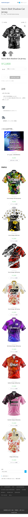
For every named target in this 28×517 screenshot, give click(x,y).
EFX (13, 487)
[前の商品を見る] (2, 22)
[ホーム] (1, 14)
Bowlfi (3, 492)
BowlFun (10, 492)
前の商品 (5, 22)
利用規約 (16, 510)
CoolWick (7, 487)
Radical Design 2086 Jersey (14, 383)
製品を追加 (18, 478)
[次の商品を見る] (26, 22)
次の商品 (22, 22)
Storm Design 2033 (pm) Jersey (14, 198)
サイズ (3, 69)
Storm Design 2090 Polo (14, 235)
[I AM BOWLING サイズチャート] (3, 107)
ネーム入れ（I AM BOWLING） (14, 154)
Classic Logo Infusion (7, 489)
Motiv (18, 489)
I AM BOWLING (14, 153)
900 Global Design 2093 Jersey (14, 346)
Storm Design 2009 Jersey (14, 272)
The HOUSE (4, 495)
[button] (25, 26)
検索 (2, 469)
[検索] (25, 471)
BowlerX (17, 492)
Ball (10, 495)
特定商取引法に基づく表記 (8, 510)
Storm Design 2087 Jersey (14, 309)
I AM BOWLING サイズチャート (9, 110)
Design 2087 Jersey (14, 456)
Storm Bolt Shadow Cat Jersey (13, 14)
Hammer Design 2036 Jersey (14, 420)
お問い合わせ (21, 510)
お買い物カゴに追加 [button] (14, 160)
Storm (24, 489)
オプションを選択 (14, 204)
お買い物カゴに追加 (15, 77)
